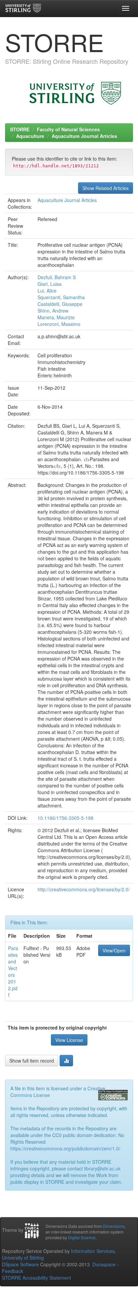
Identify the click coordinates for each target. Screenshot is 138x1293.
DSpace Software (20, 1264)
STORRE (19, 129)
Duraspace (104, 1264)
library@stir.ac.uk (102, 1168)
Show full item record (31, 1060)
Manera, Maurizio (56, 317)
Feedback (12, 1271)
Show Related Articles (105, 188)
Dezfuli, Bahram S (57, 277)
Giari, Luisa (50, 284)
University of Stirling (23, 1257)
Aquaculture (30, 136)
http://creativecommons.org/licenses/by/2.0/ (84, 889)
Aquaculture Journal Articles (84, 136)
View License (69, 1040)
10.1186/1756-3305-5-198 (65, 817)
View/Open (114, 950)
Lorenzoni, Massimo (59, 324)
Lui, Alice (47, 290)
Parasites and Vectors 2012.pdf (13, 971)
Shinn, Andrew (53, 310)
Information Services (93, 1251)
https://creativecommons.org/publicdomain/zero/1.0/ (65, 1148)
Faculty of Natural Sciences (68, 129)
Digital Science (81, 1237)
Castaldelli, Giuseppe (60, 304)
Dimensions (114, 1226)
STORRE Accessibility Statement (36, 1277)
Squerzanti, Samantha (61, 297)
